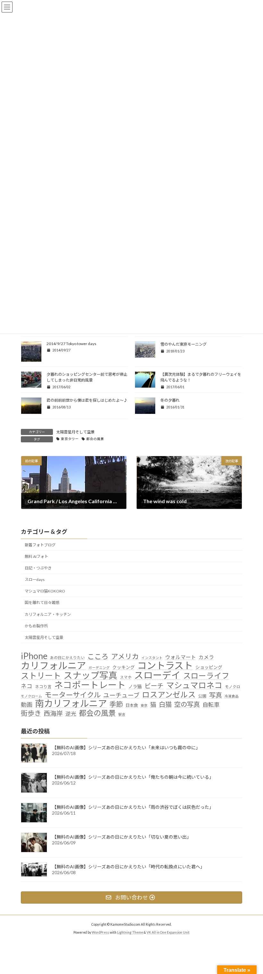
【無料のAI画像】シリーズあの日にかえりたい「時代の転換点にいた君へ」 (128, 866)
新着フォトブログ (40, 545)
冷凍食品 (232, 696)
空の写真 (187, 704)
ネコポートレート (90, 685)
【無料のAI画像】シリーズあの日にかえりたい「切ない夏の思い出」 (121, 837)
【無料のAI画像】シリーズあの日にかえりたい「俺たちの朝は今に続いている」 (133, 777)
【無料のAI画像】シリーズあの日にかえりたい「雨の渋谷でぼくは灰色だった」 (133, 806)
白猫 (165, 704)
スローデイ (157, 675)
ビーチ (154, 685)
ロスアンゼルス (169, 694)
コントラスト (165, 665)
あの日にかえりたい (67, 657)
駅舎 (121, 714)
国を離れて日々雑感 (42, 602)
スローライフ (206, 676)
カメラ (206, 657)
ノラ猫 (135, 686)
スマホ (126, 677)
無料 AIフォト (36, 556)
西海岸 (53, 713)
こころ (97, 656)
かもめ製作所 (36, 626)
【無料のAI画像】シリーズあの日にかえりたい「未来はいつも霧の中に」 (126, 747)
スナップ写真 (90, 675)
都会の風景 (95, 439)
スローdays (35, 579)
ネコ (26, 686)
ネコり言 (43, 686)
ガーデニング (99, 667)
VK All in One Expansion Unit (168, 932)
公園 (202, 695)
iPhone (34, 656)
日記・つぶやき (38, 568)
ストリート (41, 676)
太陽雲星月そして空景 (75, 432)
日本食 (131, 705)
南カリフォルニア (71, 703)
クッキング (123, 667)
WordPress (100, 932)
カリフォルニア (53, 665)
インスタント (152, 658)
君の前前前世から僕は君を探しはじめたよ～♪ (87, 400)
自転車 (211, 704)
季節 (116, 704)
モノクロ (232, 686)
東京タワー (70, 439)
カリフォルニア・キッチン (48, 614)
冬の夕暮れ (170, 400)
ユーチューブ (121, 694)
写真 (215, 694)
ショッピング (208, 667)
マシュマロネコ (194, 685)
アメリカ (125, 656)
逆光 (70, 714)
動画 (26, 704)
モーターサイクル (73, 694)
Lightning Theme (130, 932)
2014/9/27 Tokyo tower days (71, 343)
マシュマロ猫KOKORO (45, 591)
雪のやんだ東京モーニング (183, 344)
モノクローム (31, 696)
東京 (144, 705)
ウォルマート (180, 657)
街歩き (31, 713)
